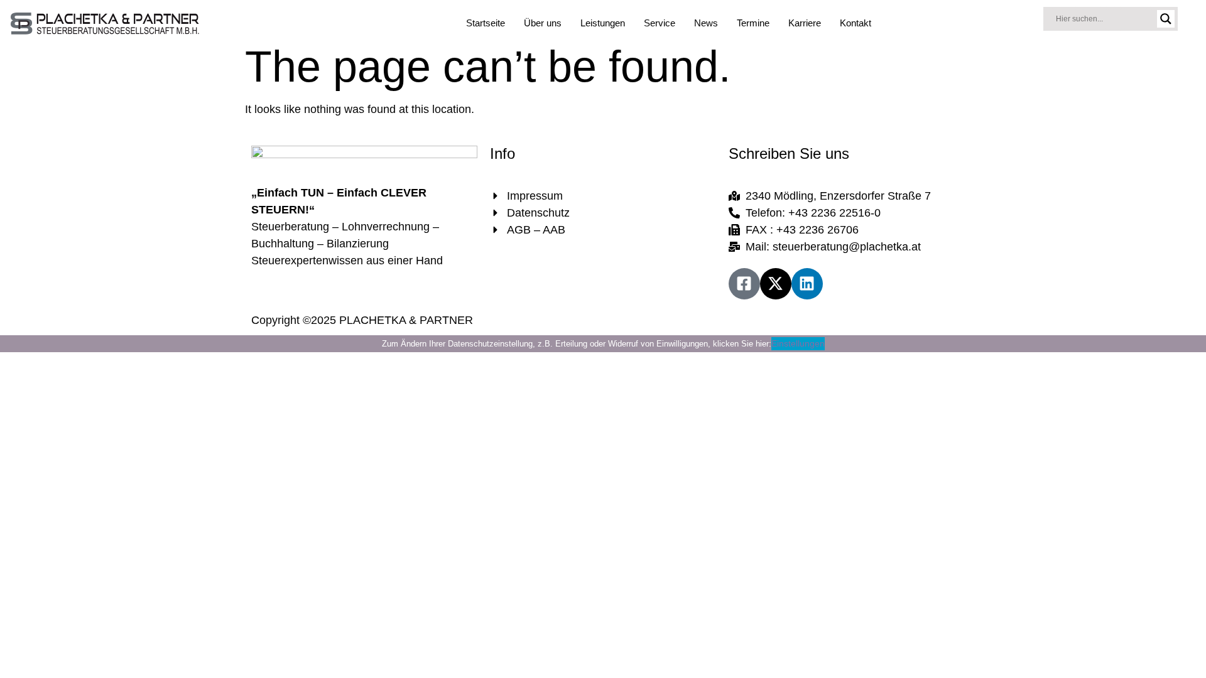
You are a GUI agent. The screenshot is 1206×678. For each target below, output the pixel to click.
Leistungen (602, 23)
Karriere (804, 23)
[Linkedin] (807, 283)
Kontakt (855, 23)
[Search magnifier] (1166, 19)
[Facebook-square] (744, 283)
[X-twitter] (775, 283)
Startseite (485, 23)
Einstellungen (798, 343)
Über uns (543, 23)
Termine (753, 23)
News (706, 23)
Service (659, 23)
